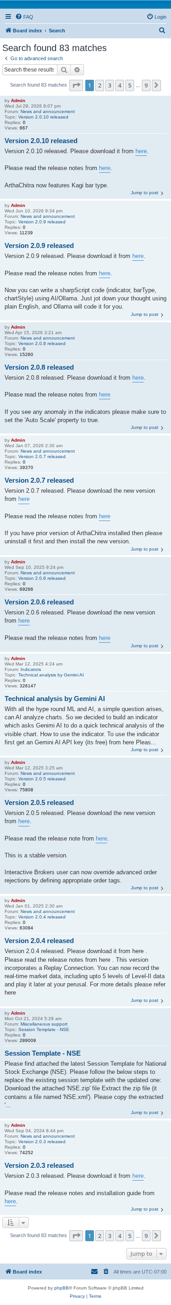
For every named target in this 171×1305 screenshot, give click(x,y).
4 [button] (119, 85)
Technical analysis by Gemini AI (51, 674)
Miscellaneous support (44, 1023)
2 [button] (99, 85)
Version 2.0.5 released (42, 778)
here (141, 151)
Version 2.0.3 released (42, 1141)
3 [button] (109, 85)
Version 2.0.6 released (42, 578)
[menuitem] (24, 16)
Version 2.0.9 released (42, 221)
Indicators (31, 669)
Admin (18, 100)
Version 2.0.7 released (42, 456)
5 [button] (129, 85)
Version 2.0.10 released (43, 116)
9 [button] (146, 85)
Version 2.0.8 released (42, 343)
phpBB (61, 1287)
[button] (76, 85)
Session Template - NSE (43, 1029)
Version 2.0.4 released (42, 916)
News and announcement (48, 111)
